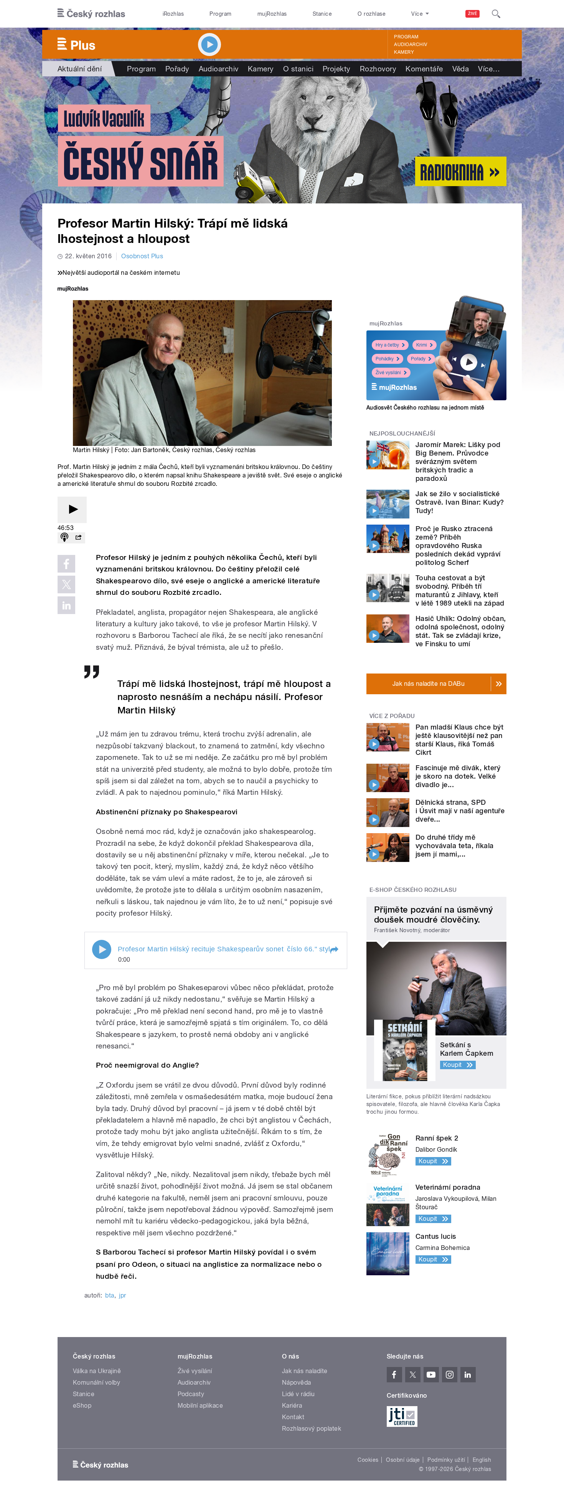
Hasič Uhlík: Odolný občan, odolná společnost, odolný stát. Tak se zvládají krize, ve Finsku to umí (461, 631)
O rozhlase (372, 14)
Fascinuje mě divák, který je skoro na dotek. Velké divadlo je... (458, 776)
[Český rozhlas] (91, 14)
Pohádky (385, 359)
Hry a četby (387, 345)
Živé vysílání (388, 372)
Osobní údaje (403, 1460)
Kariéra (292, 1405)
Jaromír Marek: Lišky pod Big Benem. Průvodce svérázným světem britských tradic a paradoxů (458, 461)
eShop (82, 1405)
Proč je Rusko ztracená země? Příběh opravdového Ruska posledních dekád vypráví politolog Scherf (458, 545)
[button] (334, 950)
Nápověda (296, 1382)
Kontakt (293, 1417)
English (482, 1460)
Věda (460, 68)
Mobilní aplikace (200, 1405)
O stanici (298, 68)
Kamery (404, 52)
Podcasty (191, 1394)
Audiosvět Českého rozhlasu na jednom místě (425, 407)
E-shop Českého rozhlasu (413, 890)
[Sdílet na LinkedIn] (66, 605)
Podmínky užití (446, 1460)
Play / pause (101, 949)
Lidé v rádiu (298, 1394)
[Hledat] (496, 14)
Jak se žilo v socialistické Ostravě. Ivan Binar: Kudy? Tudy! (460, 502)
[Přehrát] (72, 510)
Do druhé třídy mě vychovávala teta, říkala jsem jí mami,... (455, 845)
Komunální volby (96, 1382)
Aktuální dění (80, 68)
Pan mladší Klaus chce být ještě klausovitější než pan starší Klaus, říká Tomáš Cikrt (459, 739)
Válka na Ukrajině (97, 1371)
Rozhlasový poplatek (311, 1428)
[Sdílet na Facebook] (66, 564)
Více (489, 68)
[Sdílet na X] (66, 584)
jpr (122, 1295)
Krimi (421, 345)
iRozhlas (173, 14)
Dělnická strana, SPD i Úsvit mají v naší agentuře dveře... (460, 810)
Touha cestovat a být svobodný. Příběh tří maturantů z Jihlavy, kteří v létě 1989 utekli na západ (460, 590)
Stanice (322, 14)
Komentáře (424, 68)
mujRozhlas (272, 14)
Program (220, 14)
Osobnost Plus (142, 256)
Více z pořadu (392, 716)
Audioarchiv (410, 44)
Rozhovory (378, 68)
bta (109, 1295)
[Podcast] (64, 537)
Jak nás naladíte (305, 1371)
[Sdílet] (78, 537)
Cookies (368, 1460)
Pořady (177, 68)
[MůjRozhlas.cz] (73, 289)
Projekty (337, 68)
